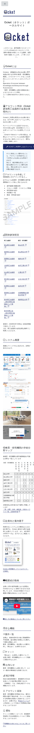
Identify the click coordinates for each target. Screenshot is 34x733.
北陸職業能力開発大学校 (23, 294)
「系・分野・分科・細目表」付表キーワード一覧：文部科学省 (16, 510)
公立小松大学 (22, 279)
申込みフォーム (23, 701)
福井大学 (21, 259)
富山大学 (21, 245)
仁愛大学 (21, 272)
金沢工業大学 (22, 265)
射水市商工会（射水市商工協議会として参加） (9, 314)
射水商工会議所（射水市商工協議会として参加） (9, 302)
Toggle (5, 4)
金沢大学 (21, 286)
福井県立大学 (22, 299)
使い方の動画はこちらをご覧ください (18, 619)
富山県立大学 (22, 252)
